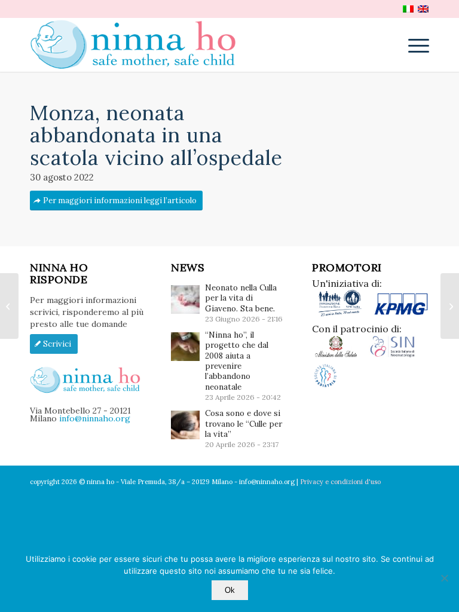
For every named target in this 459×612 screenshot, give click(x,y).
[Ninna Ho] (139, 45)
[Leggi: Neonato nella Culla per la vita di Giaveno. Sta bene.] (185, 299)
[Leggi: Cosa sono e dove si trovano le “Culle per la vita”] (185, 425)
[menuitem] (412, 45)
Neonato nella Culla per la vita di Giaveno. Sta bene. (241, 298)
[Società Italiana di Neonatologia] (397, 355)
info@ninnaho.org (94, 418)
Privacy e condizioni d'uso (340, 482)
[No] (444, 578)
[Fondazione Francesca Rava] (342, 313)
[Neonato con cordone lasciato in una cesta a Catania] (9, 306)
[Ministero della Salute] (340, 355)
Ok (230, 590)
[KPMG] (401, 313)
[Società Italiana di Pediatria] (325, 386)
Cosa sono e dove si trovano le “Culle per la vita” (243, 423)
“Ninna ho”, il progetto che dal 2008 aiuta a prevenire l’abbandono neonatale (236, 360)
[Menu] (412, 45)
